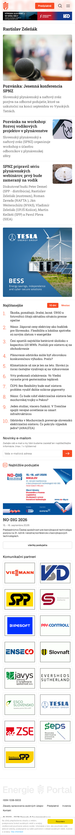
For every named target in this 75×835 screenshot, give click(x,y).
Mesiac (65, 305)
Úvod (7, 6)
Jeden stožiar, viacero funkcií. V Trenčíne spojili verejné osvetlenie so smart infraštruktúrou (38, 410)
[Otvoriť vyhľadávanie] (60, 6)
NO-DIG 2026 (15, 519)
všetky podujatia (37, 545)
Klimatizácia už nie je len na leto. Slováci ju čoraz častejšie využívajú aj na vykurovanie (39, 367)
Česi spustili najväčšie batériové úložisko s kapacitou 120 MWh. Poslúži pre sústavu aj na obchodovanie (41, 344)
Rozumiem (60, 821)
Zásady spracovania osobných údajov (23, 805)
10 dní (52, 305)
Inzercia (66, 805)
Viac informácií (17, 831)
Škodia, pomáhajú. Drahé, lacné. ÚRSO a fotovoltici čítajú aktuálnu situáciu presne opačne (38, 316)
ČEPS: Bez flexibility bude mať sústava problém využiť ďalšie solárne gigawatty (37, 387)
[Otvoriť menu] (68, 6)
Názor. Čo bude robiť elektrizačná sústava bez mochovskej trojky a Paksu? (41, 398)
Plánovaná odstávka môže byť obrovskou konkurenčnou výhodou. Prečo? (38, 357)
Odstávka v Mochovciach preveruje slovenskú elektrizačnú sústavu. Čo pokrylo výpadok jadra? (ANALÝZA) (41, 424)
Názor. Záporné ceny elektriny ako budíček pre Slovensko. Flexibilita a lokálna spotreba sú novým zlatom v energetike (40, 330)
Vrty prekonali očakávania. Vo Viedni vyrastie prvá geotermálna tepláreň (35, 377)
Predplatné (44, 5)
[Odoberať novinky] (67, 453)
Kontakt (7, 810)
